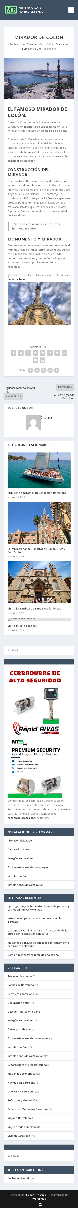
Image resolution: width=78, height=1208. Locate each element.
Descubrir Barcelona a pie (24, 1011)
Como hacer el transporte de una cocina (33, 955)
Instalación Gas (17, 876)
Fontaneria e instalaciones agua (28, 867)
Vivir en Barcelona (19, 1136)
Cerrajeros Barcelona (21, 994)
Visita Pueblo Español (22, 626)
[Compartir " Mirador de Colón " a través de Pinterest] (42, 353)
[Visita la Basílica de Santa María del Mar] (39, 582)
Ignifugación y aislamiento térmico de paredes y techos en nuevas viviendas (38, 907)
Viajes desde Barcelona (22, 1127)
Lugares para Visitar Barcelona (27, 1064)
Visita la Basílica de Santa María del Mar (35, 608)
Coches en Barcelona (21, 1178)
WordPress (39, 1198)
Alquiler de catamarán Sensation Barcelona (37, 492)
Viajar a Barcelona (19, 1118)
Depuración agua (18, 849)
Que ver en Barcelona (21, 1091)
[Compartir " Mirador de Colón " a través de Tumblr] (35, 353)
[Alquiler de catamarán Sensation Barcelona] (39, 470)
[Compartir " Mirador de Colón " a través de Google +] (28, 353)
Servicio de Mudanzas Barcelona (28, 1109)
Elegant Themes (36, 1194)
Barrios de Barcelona (21, 985)
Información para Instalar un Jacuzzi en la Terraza (34, 920)
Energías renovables (20, 858)
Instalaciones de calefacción (26, 885)
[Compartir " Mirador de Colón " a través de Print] (42, 360)
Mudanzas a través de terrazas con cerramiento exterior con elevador (38, 944)
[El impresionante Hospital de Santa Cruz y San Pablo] (39, 523)
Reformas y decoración (22, 1100)
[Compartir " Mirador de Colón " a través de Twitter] (20, 353)
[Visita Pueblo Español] (39, 619)
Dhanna (31, 44)
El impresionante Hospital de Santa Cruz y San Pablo (36, 550)
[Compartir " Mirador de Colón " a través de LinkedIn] (50, 353)
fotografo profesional (22, 818)
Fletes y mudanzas (19, 1029)
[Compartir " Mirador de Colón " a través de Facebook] (13, 353)
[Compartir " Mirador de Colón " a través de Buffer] (57, 353)
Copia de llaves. (17, 279)
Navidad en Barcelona (21, 1082)
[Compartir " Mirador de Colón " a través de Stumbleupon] (64, 353)
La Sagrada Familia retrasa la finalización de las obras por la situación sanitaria (38, 932)
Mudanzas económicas (22, 1073)
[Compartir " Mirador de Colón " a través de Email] (35, 360)
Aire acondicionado (20, 840)
